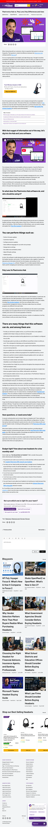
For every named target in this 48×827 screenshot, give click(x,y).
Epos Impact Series (6, 785)
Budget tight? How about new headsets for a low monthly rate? (14, 123)
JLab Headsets (29, 775)
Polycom (27, 518)
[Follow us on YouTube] (5, 818)
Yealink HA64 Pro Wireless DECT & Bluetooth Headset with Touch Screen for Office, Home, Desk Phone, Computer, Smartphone (11, 738)
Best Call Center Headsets (7, 773)
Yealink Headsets (29, 765)
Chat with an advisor (10, 509)
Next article (41, 529)
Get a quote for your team (11, 512)
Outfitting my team (33, 811)
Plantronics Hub (39, 53)
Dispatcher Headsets (30, 796)
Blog (3, 808)
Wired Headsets (29, 787)
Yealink (5, 734)
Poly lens (22, 518)
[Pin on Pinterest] (11, 44)
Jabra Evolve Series (6, 787)
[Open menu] (3, 5)
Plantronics (8, 518)
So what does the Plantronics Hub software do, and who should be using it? (17, 116)
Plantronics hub (16, 518)
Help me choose (41, 811)
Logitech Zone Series (6, 796)
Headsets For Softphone (31, 793)
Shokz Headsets (29, 771)
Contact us (4, 803)
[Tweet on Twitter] (13, 44)
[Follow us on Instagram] (3, 818)
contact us (5, 490)
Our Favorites (29, 785)
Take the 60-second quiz (24, 509)
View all (44, 559)
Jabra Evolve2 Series (6, 789)
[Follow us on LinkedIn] (10, 818)
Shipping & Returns (6, 806)
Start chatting (37, 818)
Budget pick (32, 814)
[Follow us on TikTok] (7, 818)
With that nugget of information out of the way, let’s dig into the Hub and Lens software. (19, 114)
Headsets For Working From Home (33, 795)
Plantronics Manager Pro (8, 263)
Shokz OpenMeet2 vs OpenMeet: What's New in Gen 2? (35, 581)
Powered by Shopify (6, 823)
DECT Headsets (29, 789)
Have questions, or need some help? (10, 121)
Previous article (8, 529)
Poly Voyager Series (6, 795)
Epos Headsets (29, 767)
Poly (43, 102)
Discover (22, 732)
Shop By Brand (5, 777)
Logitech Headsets (30, 773)
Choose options (11, 750)
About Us (4, 810)
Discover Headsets (30, 762)
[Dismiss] (45, 804)
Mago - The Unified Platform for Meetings (10, 765)
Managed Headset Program (7, 762)
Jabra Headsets (29, 769)
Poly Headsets (29, 777)
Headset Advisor (29, 764)
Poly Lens (13, 55)
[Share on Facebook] (9, 44)
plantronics (5, 14)
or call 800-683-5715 (24, 512)
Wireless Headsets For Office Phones (10, 769)
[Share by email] (15, 44)
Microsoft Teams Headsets (7, 767)
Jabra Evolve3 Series (6, 791)
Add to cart (28, 750)
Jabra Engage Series (6, 793)
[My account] (33, 5)
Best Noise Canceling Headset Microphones (11, 771)
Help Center (4, 805)
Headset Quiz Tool (6, 764)
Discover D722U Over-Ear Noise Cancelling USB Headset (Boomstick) (28, 735)
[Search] (28, 5)
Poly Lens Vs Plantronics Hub (8, 119)
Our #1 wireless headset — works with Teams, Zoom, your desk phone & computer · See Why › (24, 1)
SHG (27, 779)
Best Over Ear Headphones (7, 775)
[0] (35, 5)
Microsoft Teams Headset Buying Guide (10, 694)
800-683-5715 (41, 5)
